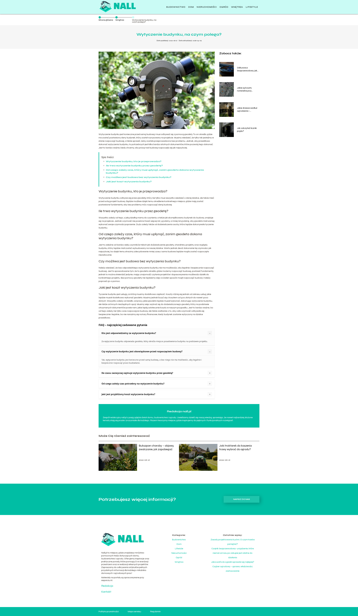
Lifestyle (252, 7)
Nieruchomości (207, 7)
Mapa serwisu (134, 611)
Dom (191, 7)
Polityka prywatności (109, 611)
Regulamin (155, 611)
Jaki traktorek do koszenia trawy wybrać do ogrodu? (235, 447)
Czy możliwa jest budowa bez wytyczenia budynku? (138, 177)
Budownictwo (175, 7)
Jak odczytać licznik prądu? (247, 129)
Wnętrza (237, 7)
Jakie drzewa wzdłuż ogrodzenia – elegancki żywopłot (247, 109)
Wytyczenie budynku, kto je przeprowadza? (133, 161)
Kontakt (106, 591)
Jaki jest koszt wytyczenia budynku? (129, 181)
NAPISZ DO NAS (241, 499)
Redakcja (107, 586)
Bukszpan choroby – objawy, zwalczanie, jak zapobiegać (156, 447)
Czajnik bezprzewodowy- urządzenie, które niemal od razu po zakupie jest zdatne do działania (232, 553)
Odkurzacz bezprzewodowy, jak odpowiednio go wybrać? (247, 69)
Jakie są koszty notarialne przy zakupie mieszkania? (247, 89)
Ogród (224, 7)
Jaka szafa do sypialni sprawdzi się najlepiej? (232, 562)
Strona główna (106, 20)
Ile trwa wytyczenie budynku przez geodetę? (134, 165)
